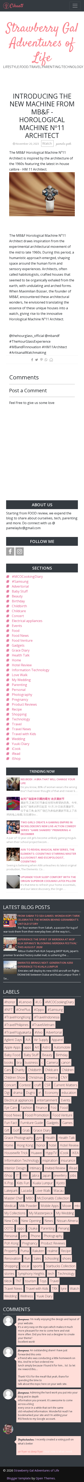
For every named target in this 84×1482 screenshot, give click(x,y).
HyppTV (51, 1153)
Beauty (17, 596)
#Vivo (39, 1032)
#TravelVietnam (43, 1025)
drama (17, 1092)
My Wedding (21, 680)
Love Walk (20, 675)
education (69, 1092)
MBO (30, 1198)
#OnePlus (23, 1009)
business (31, 1062)
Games (67, 1122)
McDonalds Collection (53, 1198)
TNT (18, 1281)
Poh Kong (11, 1243)
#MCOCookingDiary (27, 576)
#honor (9, 1002)
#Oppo (39, 1009)
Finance (41, 1107)
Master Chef (13, 1198)
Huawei (36, 1153)
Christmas (36, 1077)
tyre (63, 1288)
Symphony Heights (31, 1273)
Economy (51, 1092)
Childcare (19, 611)
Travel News (21, 729)
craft (37, 1085)
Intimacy (35, 1168)
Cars (7, 1070)
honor (40, 1145)
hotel (52, 1145)
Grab (26, 1130)
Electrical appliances (27, 621)
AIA (28, 1039)
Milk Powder (28, 1205)
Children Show (14, 1077)
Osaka (32, 1228)
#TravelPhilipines (16, 1025)
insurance (68, 1160)
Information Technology (30, 670)
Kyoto (60, 1183)
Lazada (26, 1190)
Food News (20, 635)
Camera (52, 1062)
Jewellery (60, 1175)
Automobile (62, 1047)
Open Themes (45, 1478)
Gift (6, 1130)
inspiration (49, 1160)
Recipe (17, 709)
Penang (63, 1228)
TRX (54, 1288)
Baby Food (12, 1055)
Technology (21, 719)
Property (10, 1251)
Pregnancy (20, 699)
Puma (24, 1251)
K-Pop (8, 1183)
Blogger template (19, 1478)
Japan (47, 1175)
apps (27, 1047)
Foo (53, 1107)
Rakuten (38, 1251)
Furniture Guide (31, 1122)
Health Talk (21, 655)
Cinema (51, 1077)
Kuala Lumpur (43, 1183)
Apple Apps (12, 1047)
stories (9, 1273)
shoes (66, 1258)
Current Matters (65, 1085)
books (8, 1062)
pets (24, 1236)
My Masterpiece (41, 1213)
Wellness (26, 1296)
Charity (19, 1070)
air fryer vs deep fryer (30, 1451)
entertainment (47, 1100)
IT (17, 1175)
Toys (43, 1281)
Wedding (18, 739)
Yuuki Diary (20, 744)
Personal (18, 689)
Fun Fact (10, 1122)
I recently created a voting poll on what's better (46, 1441)
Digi (7, 1092)
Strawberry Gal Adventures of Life (42, 43)
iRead (16, 753)
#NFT (8, 1009)
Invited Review (55, 1168)
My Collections (14, 1213)
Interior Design (15, 1168)
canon (65, 1062)
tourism (30, 1281)
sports (37, 1266)
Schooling (52, 1258)
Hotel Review (22, 665)
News (48, 1220)
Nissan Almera (67, 1220)
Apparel (57, 1039)
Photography (22, 694)
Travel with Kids (24, 734)
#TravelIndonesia (46, 1017)
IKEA (75, 1153)
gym (39, 1137)
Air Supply (41, 1039)
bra (19, 1062)
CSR (47, 1085)
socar (25, 1266)
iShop (16, 758)
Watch (47, 143)
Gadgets (18, 645)
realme (52, 1251)
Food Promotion (37, 1115)
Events (17, 625)
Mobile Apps (50, 1205)
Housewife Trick (16, 1153)
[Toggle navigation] (75, 6)
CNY (64, 1077)
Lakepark (11, 1190)
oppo (21, 1228)
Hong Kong (25, 1145)
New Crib (11, 1220)
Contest (25, 1085)
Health (50, 1137)
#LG (38, 1002)
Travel (17, 724)
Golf (16, 1130)
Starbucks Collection (60, 1266)
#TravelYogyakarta (17, 1032)
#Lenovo (25, 1002)
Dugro (30, 1092)
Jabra (35, 1175)
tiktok (8, 1281)
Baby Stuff (20, 591)
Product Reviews (24, 704)
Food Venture (22, 640)
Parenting (19, 684)
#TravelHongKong (17, 1017)
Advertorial (20, 586)
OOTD (8, 1228)
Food (15, 630)
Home (16, 660)
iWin (25, 1175)
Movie (66, 1205)
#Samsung (20, 581)
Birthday (18, 601)
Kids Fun (23, 1183)
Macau (58, 1190)
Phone (35, 1236)
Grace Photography (18, 1137)
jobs (73, 1175)
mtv (77, 1205)
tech (51, 1273)
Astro (46, 1047)
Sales (37, 1258)
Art (37, 1047)
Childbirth (19, 606)
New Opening (31, 1220)
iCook (16, 748)
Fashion (26, 1107)
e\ (40, 1092)
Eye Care (10, 1107)
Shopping (19, 714)
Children (68, 1070)
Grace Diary (21, 650)
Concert (18, 616)
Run (27, 1258)
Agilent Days (13, 1039)
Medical (10, 1205)
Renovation (12, 1258)
